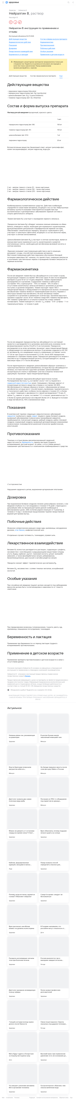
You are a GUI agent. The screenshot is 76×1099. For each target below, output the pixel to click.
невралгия (11, 416)
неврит (34, 416)
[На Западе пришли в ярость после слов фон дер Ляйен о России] (54, 760)
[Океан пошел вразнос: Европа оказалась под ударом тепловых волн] (54, 1015)
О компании (9, 1097)
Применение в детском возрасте (52, 54)
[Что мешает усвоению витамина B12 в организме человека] (22, 1079)
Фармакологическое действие (20, 42)
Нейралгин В (22, 10)
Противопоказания (47, 45)
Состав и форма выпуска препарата (53, 39)
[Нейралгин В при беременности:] (11, 22)
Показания (13, 45)
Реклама (16, 1097)
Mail (3, 1097)
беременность (27, 442)
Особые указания (46, 51)
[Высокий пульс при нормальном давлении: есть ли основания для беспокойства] (54, 1047)
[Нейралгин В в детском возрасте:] (20, 22)
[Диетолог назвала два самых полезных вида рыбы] (22, 792)
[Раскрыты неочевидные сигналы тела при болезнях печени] (22, 951)
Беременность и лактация (18, 54)
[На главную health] (13, 2)
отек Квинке (20, 530)
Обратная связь (63, 1097)
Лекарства (12, 10)
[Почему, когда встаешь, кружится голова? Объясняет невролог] (22, 888)
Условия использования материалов (47, 1097)
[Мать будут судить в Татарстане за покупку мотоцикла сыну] (22, 1047)
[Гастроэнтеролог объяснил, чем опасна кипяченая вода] (54, 1079)
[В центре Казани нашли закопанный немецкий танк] (54, 729)
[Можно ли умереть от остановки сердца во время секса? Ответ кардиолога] (22, 824)
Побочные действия (47, 48)
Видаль (27, 676)
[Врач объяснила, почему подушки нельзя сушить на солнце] (54, 824)
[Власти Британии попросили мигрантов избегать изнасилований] (22, 760)
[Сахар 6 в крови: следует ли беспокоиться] (54, 888)
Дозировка (13, 48)
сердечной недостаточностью (19, 383)
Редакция (32, 1097)
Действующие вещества (18, 39)
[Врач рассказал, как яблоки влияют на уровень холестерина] (22, 920)
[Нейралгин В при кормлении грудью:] (15, 22)
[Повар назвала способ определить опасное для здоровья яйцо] (54, 856)
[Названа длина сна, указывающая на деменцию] (22, 729)
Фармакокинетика (46, 42)
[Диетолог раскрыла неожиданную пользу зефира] (22, 983)
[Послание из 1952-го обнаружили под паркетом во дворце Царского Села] (54, 792)
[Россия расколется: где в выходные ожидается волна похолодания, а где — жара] (54, 951)
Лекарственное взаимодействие (21, 51)
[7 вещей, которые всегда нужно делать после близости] (22, 1015)
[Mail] (7, 2)
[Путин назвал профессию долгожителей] (54, 983)
